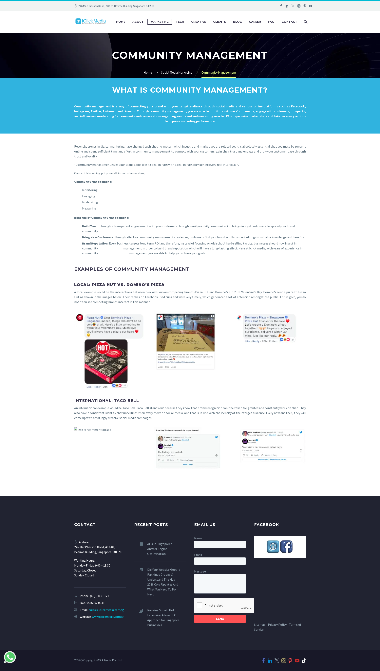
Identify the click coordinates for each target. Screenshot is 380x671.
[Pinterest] (305, 6)
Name (198, 538)
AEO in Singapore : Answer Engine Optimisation (159, 549)
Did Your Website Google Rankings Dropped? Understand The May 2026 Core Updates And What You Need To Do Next (163, 582)
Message (200, 571)
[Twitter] (293, 6)
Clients (219, 22)
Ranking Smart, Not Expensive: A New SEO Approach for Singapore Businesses (163, 617)
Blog (237, 22)
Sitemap (260, 624)
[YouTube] (311, 6)
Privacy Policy (277, 624)
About (138, 22)
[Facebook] (281, 6)
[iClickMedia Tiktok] (303, 660)
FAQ (271, 22)
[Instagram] (299, 6)
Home (120, 22)
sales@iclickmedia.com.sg (106, 610)
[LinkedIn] (287, 6)
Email (198, 555)
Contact (289, 22)
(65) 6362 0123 (99, 596)
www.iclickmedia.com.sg (108, 617)
